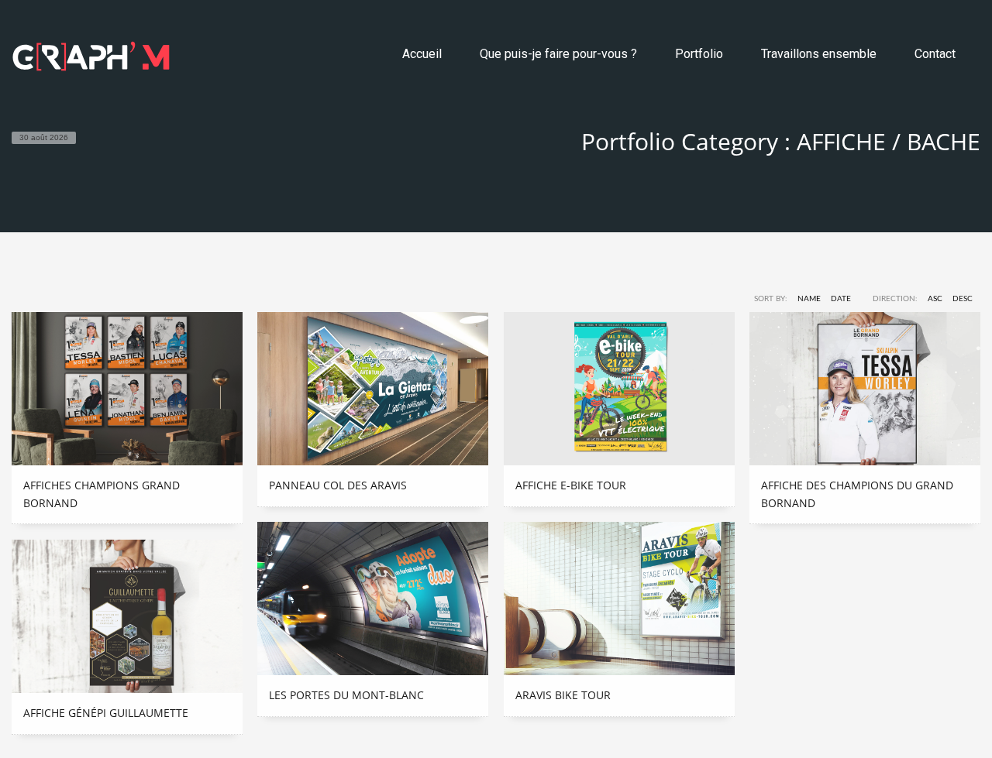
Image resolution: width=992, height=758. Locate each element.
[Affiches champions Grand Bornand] (127, 388)
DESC (962, 299)
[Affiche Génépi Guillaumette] (127, 616)
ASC (935, 299)
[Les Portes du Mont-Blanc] (372, 598)
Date (841, 299)
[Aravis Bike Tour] (619, 598)
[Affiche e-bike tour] (619, 388)
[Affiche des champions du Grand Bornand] (864, 388)
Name (809, 299)
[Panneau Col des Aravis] (372, 388)
